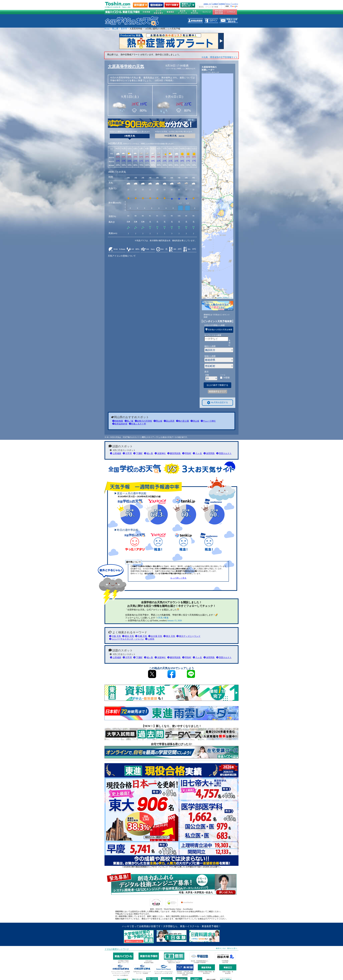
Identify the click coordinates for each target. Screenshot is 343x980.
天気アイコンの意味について (122, 256)
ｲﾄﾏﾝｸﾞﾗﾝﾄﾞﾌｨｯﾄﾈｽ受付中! (120, 975)
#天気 (160, 618)
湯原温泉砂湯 (120, 424)
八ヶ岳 (198, 453)
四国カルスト (225, 453)
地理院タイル (228, 297)
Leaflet (219, 297)
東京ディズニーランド (189, 636)
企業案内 (215, 4)
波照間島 (210, 453)
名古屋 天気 (156, 636)
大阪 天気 (116, 636)
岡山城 (159, 421)
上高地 (151, 639)
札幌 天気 (142, 636)
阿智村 (188, 453)
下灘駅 (139, 453)
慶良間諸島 (175, 453)
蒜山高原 (170, 421)
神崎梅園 (118, 421)
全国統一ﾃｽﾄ (207, 4)
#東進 (166, 618)
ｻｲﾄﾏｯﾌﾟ (228, 4)
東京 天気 (170, 636)
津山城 (196, 421)
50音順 (226, 377)
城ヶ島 (150, 453)
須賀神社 (161, 453)
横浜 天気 (129, 636)
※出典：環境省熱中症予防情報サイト (219, 57)
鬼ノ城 (130, 421)
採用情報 (222, 4)
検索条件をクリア (217, 391)
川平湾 (128, 453)
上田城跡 (117, 453)
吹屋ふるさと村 (138, 424)
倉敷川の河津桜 (144, 421)
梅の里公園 (183, 421)
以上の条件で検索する (217, 385)
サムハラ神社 (209, 421)
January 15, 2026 (174, 620)
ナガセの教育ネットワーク (117, 949)
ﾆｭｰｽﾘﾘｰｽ (235, 4)
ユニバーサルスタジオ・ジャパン (128, 639)
